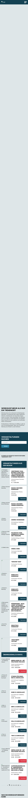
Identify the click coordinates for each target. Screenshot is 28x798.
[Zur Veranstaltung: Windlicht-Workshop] (5, 593)
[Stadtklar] (3, 2)
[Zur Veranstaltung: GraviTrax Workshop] (5, 629)
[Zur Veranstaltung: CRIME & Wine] (5, 552)
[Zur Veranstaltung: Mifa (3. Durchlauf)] (5, 711)
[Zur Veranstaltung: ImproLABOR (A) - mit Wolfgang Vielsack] (5, 665)
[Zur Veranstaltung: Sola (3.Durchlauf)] (5, 725)
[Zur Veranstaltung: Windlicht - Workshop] (5, 579)
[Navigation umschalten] (25, 2)
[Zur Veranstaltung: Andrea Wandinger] (5, 523)
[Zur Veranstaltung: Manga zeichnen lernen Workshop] (5, 509)
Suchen (6, 446)
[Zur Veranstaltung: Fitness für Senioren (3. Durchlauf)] (5, 681)
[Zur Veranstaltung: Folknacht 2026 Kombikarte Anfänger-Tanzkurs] (5, 538)
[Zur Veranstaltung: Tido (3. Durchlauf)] (5, 740)
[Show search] (22, 2)
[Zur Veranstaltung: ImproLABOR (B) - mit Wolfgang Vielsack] (5, 755)
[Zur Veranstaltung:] (5, 565)
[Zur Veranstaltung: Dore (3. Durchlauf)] (5, 696)
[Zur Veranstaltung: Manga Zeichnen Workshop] (5, 493)
